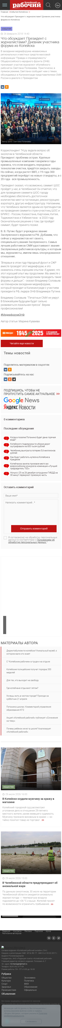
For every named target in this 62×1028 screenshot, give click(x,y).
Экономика (29, 978)
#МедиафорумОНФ (13, 314)
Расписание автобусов (11, 933)
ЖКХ (26, 984)
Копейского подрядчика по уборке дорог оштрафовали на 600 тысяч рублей (30, 445)
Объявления (8, 993)
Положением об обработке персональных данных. (31, 541)
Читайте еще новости (22, 343)
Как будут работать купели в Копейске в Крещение (30, 458)
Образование (30, 987)
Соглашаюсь (31, 1021)
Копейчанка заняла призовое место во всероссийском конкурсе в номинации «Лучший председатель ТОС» (33, 466)
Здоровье (6, 987)
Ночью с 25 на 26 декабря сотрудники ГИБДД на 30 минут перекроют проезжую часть (34, 473)
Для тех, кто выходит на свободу (22, 680)
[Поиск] (48, 5)
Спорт (5, 984)
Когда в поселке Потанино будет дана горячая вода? (33, 438)
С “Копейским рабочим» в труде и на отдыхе (28, 661)
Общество (7, 978)
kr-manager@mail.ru (19, 964)
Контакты (17, 931)
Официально (30, 990)
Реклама (28, 931)
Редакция (6, 931)
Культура (6, 981)
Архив (48, 931)
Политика (29, 981)
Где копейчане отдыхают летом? (22, 688)
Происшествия (9, 990)
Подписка (39, 931)
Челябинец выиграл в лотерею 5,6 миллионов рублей (32, 451)
